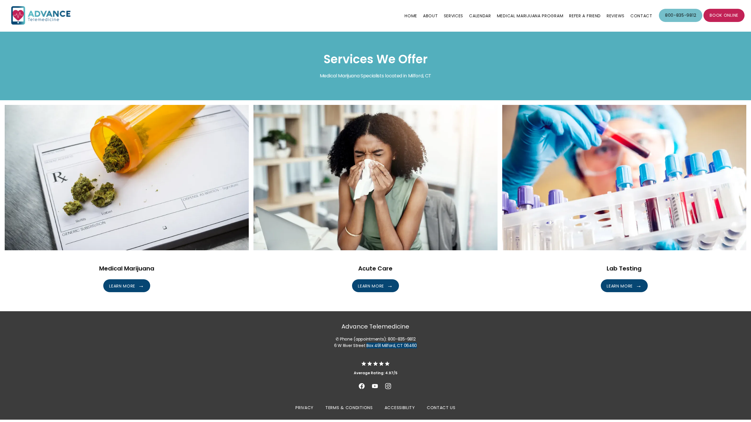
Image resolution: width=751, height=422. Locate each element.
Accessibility (400, 408)
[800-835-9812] (680, 21)
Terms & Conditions (349, 408)
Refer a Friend (585, 16)
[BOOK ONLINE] (724, 21)
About (430, 16)
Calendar (480, 16)
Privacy (304, 408)
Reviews (616, 16)
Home (411, 16)
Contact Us (441, 408)
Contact (641, 16)
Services (454, 16)
